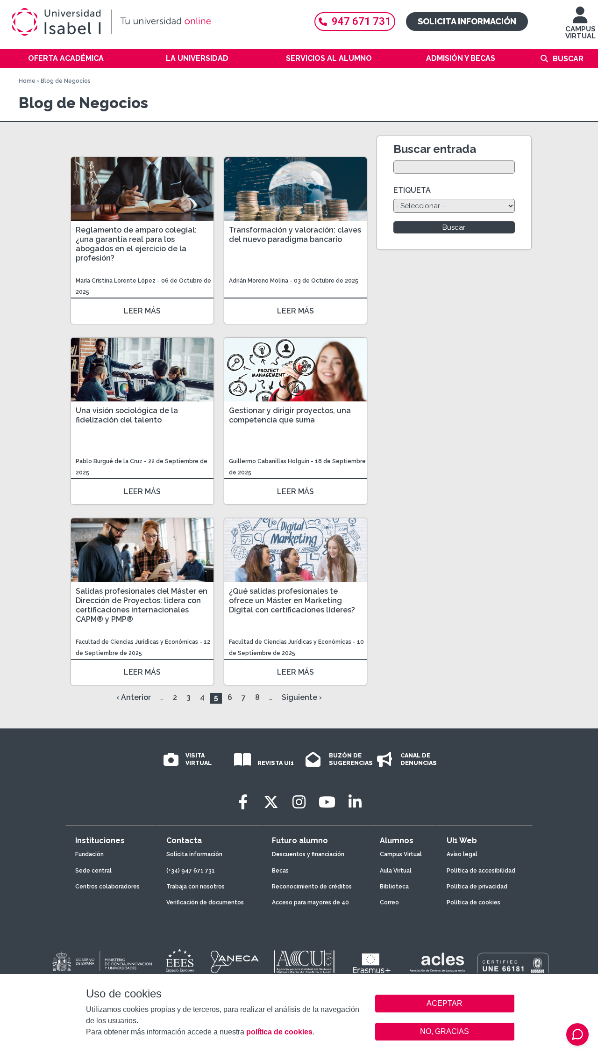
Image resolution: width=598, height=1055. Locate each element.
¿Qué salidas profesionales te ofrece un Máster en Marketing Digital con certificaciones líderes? (292, 600)
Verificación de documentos (205, 902)
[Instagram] (299, 802)
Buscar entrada (434, 149)
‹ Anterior (133, 697)
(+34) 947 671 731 (190, 870)
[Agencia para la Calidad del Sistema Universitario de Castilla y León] (304, 962)
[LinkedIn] (355, 802)
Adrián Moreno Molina (258, 280)
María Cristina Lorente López (116, 280)
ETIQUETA (412, 190)
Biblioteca (394, 886)
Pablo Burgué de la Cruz (109, 461)
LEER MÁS (142, 310)
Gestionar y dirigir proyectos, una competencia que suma (290, 415)
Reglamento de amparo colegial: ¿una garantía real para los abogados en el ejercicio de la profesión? (136, 244)
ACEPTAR (445, 1003)
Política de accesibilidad (481, 870)
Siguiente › (302, 697)
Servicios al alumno (329, 58)
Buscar (568, 58)
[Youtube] (327, 802)
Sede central (93, 870)
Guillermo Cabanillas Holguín (269, 461)
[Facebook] (243, 802)
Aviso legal (462, 854)
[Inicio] (154, 22)
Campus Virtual (401, 854)
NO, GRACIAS (444, 1031)
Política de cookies (473, 902)
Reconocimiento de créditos (312, 886)
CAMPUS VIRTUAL (580, 32)
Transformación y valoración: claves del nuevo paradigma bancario (295, 235)
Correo (389, 902)
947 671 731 (361, 21)
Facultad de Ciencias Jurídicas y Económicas (137, 642)
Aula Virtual (396, 870)
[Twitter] (270, 802)
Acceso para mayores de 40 (310, 902)
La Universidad (197, 58)
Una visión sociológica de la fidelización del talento (127, 415)
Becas (280, 870)
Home (27, 81)
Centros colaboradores (107, 886)
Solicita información (467, 21)
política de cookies (279, 1032)
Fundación (89, 854)
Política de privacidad (477, 886)
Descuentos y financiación (308, 854)
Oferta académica (66, 58)
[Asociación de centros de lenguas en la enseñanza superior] (437, 964)
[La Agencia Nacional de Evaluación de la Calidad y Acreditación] (235, 962)
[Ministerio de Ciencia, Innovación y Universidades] (101, 962)
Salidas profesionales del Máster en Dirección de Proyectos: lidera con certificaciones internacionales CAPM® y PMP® (141, 605)
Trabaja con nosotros (195, 886)
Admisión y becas (460, 58)
